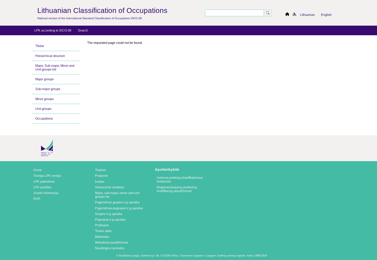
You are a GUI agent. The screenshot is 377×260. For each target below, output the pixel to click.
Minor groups (44, 99)
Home (37, 170)
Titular (39, 46)
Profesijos (102, 225)
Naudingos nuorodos (109, 248)
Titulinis (100, 170)
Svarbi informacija (46, 193)
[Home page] (287, 14)
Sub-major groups (47, 89)
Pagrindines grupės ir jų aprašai (117, 202)
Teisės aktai (103, 231)
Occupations (44, 118)
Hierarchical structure (50, 56)
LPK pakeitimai (44, 181)
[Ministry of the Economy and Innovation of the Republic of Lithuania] (46, 159)
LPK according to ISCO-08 (52, 30)
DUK (36, 198)
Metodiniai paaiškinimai (111, 242)
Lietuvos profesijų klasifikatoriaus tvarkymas (180, 179)
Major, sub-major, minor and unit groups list (117, 194)
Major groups (44, 79)
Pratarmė (101, 175)
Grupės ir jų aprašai (108, 214)
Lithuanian (307, 14)
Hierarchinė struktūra (109, 187)
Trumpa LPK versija (47, 175)
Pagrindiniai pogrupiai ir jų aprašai (119, 208)
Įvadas (99, 181)
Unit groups (43, 108)
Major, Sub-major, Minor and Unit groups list (54, 67)
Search (83, 30)
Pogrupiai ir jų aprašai (110, 219)
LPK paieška (42, 187)
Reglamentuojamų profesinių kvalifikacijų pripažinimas (177, 189)
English (326, 14)
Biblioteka (102, 236)
